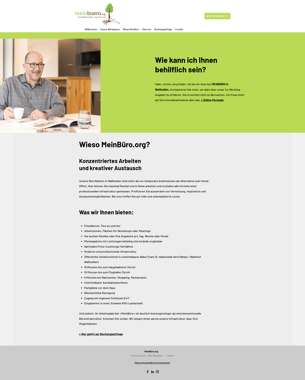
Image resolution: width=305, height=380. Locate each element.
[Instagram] (157, 372)
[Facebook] (147, 372)
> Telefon (170, 355)
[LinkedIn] (152, 372)
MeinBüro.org (151, 351)
